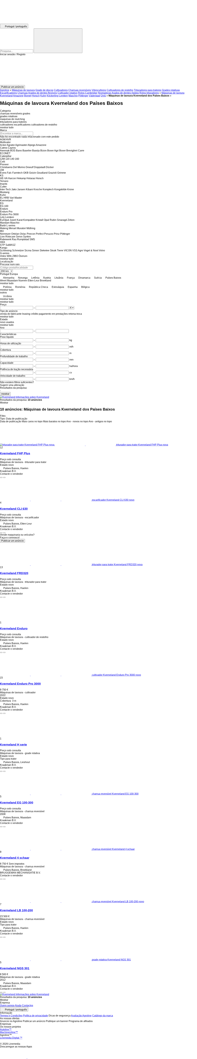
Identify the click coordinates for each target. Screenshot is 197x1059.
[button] (98, 70)
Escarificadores (8, 93)
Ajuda (18, 1005)
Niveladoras (104, 93)
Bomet (27, 95)
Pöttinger (83, 95)
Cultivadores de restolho (120, 90)
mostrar (5, 394)
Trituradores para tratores (147, 90)
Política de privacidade (35, 1015)
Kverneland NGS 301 (14, 968)
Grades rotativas (171, 90)
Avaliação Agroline (81, 1015)
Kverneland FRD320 (14, 573)
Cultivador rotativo (67, 93)
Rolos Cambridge (87, 93)
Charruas (23, 93)
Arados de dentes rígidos (125, 93)
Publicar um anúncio (12, 540)
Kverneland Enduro (14, 628)
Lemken (63, 95)
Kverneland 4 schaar (14, 857)
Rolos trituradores (149, 93)
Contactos (27, 1005)
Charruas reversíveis (79, 90)
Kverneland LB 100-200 (16, 910)
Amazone (18, 95)
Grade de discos (44, 90)
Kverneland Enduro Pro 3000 (20, 683)
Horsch (36, 95)
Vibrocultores (99, 90)
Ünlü (103, 95)
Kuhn (43, 95)
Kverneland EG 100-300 (16, 802)
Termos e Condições (11, 1015)
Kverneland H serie (13, 744)
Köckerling (52, 95)
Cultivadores (61, 90)
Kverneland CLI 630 (14, 508)
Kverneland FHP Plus (15, 453)
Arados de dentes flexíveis (42, 93)
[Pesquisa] (58, 40)
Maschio (73, 95)
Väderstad (94, 95)
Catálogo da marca (102, 1015)
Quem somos (7, 1005)
